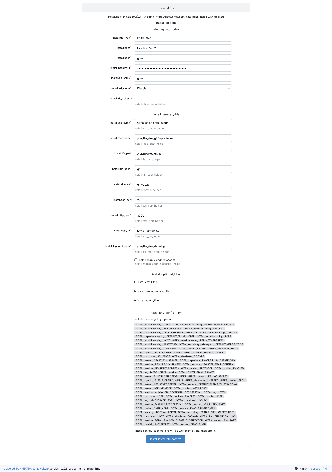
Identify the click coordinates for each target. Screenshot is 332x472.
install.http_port (120, 215)
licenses (315, 468)
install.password (120, 67)
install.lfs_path (123, 153)
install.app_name (120, 122)
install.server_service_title (153, 291)
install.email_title (147, 282)
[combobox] (183, 38)
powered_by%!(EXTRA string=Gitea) (26, 468)
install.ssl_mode (120, 88)
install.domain (122, 184)
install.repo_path (120, 137)
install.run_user (121, 168)
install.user (123, 57)
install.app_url (122, 230)
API (325, 468)
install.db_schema (121, 98)
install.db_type (121, 37)
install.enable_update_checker (157, 259)
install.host (123, 47)
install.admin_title (148, 300)
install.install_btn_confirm (165, 438)
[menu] (301, 468)
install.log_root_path (117, 246)
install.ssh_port (122, 199)
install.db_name (120, 77)
